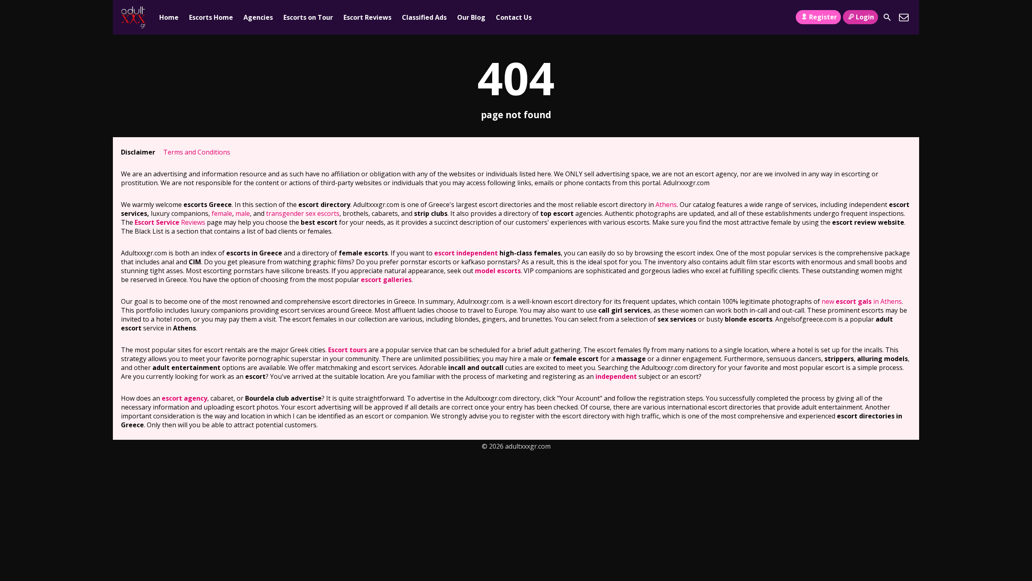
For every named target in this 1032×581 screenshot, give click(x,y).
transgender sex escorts (302, 213)
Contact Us (514, 17)
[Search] (887, 17)
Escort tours (347, 349)
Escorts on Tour (308, 17)
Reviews (170, 222)
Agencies (258, 17)
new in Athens (862, 301)
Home (169, 17)
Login (865, 17)
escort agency (184, 398)
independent (616, 376)
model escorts (498, 270)
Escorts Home (211, 17)
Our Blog (471, 17)
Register (823, 17)
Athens (666, 204)
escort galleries (386, 279)
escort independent (466, 253)
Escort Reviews (367, 17)
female (222, 213)
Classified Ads (424, 17)
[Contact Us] (904, 17)
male (242, 213)
